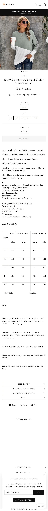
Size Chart (24, 384)
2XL (35, 118)
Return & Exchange (24, 393)
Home (23, 76)
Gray (24, 107)
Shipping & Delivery (24, 389)
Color (24, 103)
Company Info (23, 467)
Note (24, 398)
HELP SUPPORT (23, 473)
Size (24, 114)
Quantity (24, 128)
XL (28, 118)
